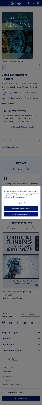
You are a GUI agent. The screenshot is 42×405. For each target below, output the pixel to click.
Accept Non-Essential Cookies (21, 208)
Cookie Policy (20, 197)
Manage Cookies (21, 203)
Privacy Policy (8, 197)
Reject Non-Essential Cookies (21, 214)
